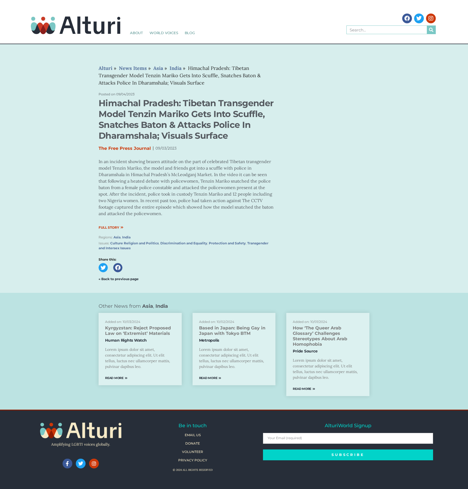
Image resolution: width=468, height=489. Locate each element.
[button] (103, 267)
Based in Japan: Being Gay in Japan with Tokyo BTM (232, 330)
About (136, 33)
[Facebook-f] (67, 463)
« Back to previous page (119, 279)
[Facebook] (407, 18)
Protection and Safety (227, 243)
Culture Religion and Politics (134, 243)
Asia (117, 237)
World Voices (164, 33)
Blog (190, 33)
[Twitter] (419, 18)
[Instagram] (431, 18)
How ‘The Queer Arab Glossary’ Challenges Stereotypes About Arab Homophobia (320, 336)
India (126, 237)
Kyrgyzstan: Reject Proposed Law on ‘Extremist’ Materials (138, 330)
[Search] (431, 30)
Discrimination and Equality (183, 243)
